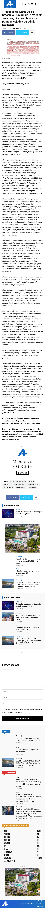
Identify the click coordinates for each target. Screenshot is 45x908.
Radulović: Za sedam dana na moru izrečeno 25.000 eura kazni (28, 561)
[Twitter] (28, 4)
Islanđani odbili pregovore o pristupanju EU (27, 572)
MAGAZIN (19, 509)
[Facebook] (22, 4)
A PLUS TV (19, 777)
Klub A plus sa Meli (18, 484)
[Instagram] (25, 4)
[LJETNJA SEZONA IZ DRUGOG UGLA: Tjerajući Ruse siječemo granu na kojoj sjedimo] (8, 583)
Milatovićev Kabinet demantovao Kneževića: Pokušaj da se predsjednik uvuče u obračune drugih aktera (29, 797)
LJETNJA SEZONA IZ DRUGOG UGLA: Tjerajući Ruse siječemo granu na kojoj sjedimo (28, 584)
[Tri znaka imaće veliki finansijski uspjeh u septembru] (8, 513)
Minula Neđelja (8, 487)
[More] (32, 32)
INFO (4, 25)
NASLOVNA (32, 487)
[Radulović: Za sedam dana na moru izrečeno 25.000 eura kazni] (8, 560)
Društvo (11, 25)
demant (31, 481)
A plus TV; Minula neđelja (18, 481)
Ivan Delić (7, 484)
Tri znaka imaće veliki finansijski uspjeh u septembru (29, 513)
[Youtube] (32, 4)
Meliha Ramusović (33, 484)
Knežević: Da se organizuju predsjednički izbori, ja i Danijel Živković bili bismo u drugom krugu (29, 782)
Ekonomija (19, 556)
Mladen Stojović (21, 487)
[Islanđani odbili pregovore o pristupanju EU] (8, 572)
